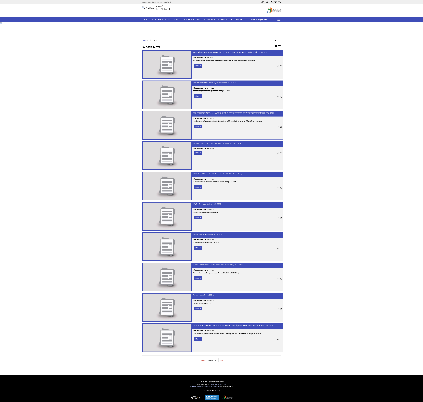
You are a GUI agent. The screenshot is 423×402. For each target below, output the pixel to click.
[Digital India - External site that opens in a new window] (271, 15)
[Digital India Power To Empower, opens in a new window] (227, 397)
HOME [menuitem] (145, 20)
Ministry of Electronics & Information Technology (205, 386)
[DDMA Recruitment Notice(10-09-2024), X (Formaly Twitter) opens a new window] (281, 249)
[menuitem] (262, 2)
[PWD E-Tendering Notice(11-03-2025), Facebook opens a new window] (278, 218)
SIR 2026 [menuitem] (239, 20)
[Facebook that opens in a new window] (275, 40)
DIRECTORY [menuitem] (172, 20)
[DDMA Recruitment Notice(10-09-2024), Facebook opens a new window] (278, 249)
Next (221, 360)
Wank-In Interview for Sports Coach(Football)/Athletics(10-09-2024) (218, 265)
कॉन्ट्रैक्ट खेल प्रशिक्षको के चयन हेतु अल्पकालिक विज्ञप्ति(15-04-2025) (215, 83)
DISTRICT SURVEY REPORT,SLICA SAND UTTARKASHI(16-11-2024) (217, 174)
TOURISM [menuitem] (199, 20)
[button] (279, 19)
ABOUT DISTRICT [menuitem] (158, 20)
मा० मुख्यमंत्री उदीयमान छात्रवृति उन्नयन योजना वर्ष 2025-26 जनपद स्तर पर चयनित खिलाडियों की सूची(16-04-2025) (230, 52)
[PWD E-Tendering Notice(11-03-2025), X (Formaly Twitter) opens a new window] (281, 218)
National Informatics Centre (219, 384)
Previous (203, 360)
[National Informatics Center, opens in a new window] (211, 397)
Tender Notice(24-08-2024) (203, 295)
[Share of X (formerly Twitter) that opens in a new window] (279, 40)
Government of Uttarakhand (161, 2)
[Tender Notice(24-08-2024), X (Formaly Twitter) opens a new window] (281, 309)
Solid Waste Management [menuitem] (256, 20)
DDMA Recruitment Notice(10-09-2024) (208, 234)
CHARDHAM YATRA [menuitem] (225, 20)
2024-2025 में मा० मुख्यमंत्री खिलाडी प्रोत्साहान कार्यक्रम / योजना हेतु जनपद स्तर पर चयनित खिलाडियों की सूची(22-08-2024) (233, 325)
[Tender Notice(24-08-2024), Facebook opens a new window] (278, 309)
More (197, 66)
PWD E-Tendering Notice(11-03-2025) (207, 204)
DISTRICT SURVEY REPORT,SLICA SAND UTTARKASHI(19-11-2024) (217, 143)
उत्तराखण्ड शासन (146, 2)
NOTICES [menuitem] (210, 20)
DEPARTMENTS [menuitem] (186, 20)
